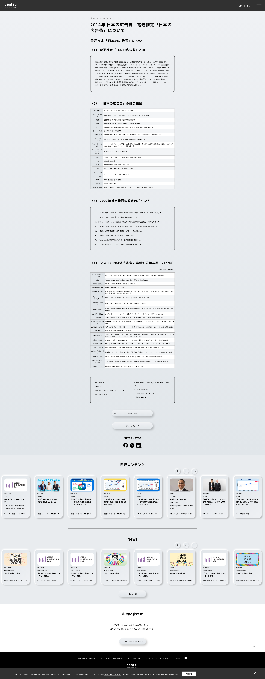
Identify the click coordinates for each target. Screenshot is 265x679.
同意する (189, 673)
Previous (186, 471)
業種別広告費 (139, 397)
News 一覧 (132, 594)
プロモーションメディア (143, 393)
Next (194, 471)
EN (248, 5)
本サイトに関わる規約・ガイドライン (117, 658)
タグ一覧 (147, 658)
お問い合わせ (167, 658)
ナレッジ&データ (132, 426)
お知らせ (177, 658)
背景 (97, 386)
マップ (156, 658)
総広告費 (98, 382)
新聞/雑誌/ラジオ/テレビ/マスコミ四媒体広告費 (151, 382)
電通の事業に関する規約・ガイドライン (90, 658)
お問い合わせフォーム (132, 641)
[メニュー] (259, 5)
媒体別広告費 (100, 394)
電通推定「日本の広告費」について (108, 390)
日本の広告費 (132, 413)
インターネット (139, 389)
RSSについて (137, 658)
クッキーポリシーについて (112, 675)
